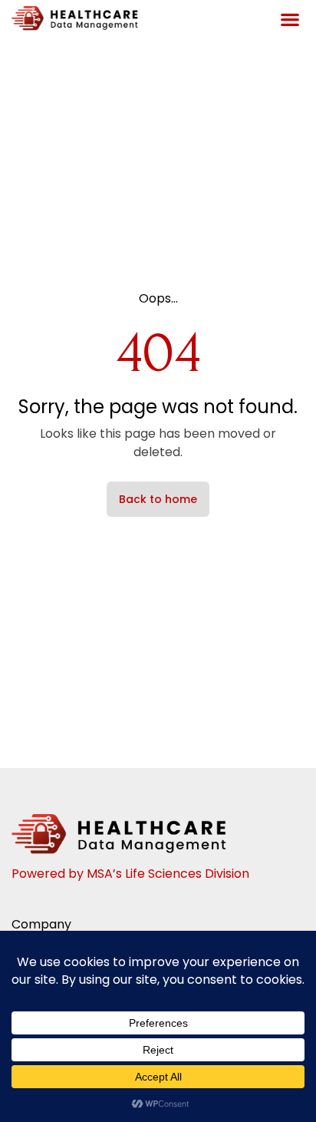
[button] (289, 20)
